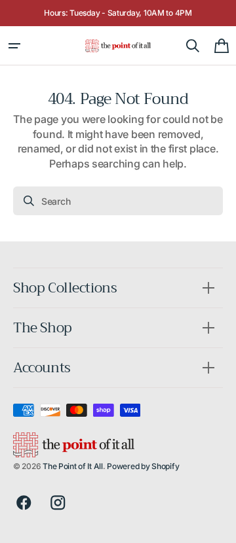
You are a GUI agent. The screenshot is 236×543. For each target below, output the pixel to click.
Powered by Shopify (143, 466)
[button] (14, 45)
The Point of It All (73, 466)
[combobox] (118, 200)
